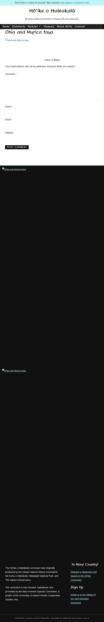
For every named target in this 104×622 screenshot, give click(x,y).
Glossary (49, 26)
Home (6, 26)
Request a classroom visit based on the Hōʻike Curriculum (84, 576)
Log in (86, 618)
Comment (10, 74)
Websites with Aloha (72, 618)
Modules (33, 26)
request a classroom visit (77, 3)
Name (9, 106)
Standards (18, 26)
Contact (80, 26)
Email (8, 119)
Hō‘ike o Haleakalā (52, 11)
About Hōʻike (64, 26)
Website (9, 133)
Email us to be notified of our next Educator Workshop (83, 599)
